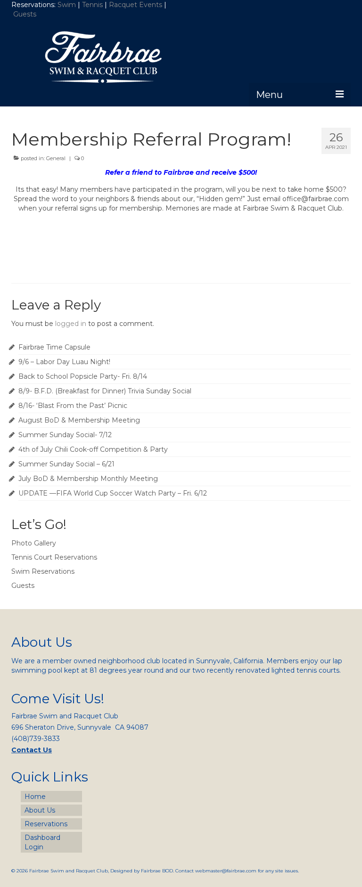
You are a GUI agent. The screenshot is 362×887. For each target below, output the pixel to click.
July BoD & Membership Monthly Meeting (88, 478)
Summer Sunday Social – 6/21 (66, 464)
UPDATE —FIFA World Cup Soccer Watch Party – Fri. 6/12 (112, 493)
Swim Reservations (42, 571)
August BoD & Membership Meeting (79, 420)
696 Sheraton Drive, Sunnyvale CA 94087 (79, 727)
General (56, 158)
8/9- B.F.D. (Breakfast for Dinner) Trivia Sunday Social (104, 391)
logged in (70, 323)
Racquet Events (135, 4)
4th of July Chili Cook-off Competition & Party (93, 449)
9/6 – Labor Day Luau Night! (64, 362)
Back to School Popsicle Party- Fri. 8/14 (82, 376)
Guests (25, 14)
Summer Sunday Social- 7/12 (65, 435)
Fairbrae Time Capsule (54, 347)
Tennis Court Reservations (54, 557)
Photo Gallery (33, 543)
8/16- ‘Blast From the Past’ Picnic (72, 405)
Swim (68, 4)
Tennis (92, 4)
